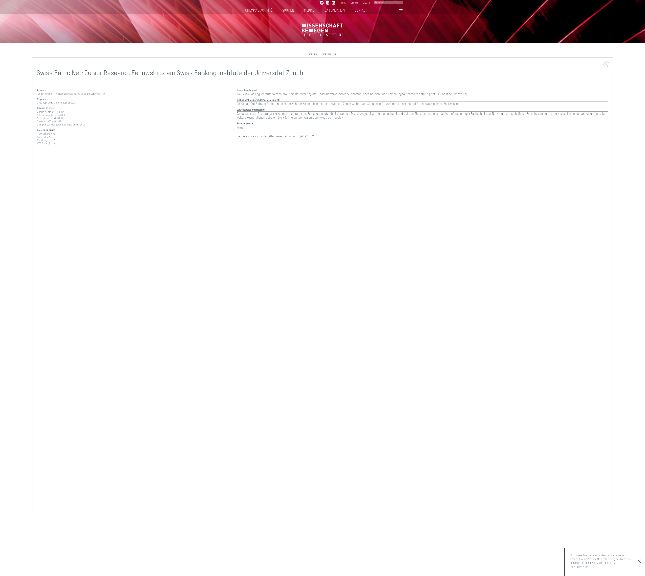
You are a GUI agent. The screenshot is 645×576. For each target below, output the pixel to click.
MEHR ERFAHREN (579, 567)
